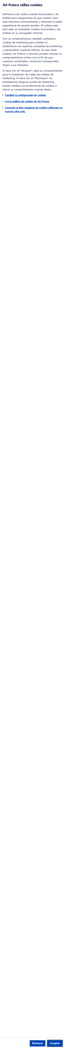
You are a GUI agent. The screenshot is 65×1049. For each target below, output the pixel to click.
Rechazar (37, 1043)
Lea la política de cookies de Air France (27, 101)
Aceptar (55, 1043)
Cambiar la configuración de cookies (25, 95)
